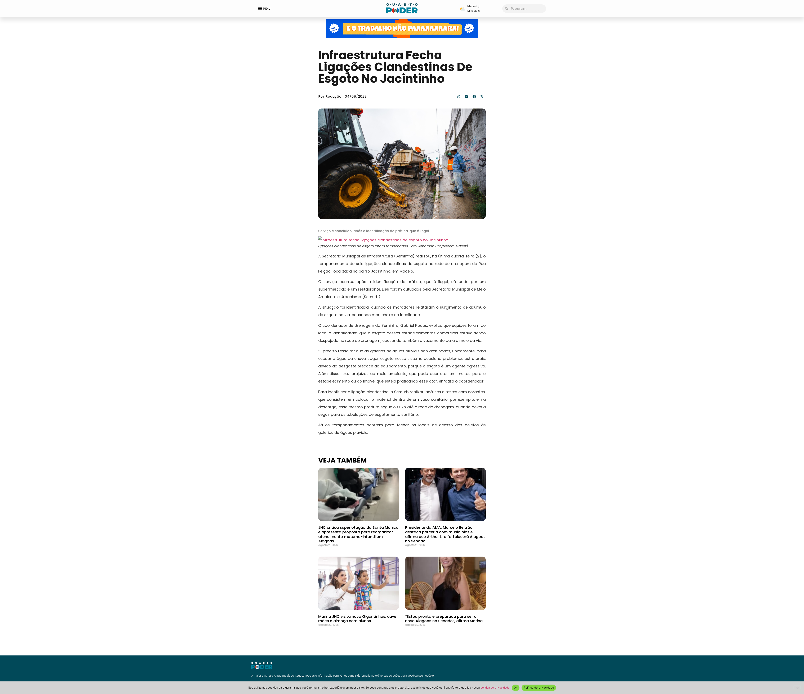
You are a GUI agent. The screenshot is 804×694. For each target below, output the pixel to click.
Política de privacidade (539, 687)
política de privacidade (495, 687)
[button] (459, 96)
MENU (266, 8)
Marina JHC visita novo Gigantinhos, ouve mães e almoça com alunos (357, 619)
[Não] (797, 687)
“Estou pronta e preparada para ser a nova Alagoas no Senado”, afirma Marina (444, 619)
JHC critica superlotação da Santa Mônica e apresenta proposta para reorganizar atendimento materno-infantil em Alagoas (358, 534)
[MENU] (260, 8)
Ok (516, 687)
